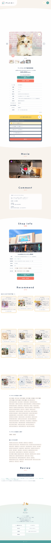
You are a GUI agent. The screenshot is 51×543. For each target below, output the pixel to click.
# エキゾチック (22, 448)
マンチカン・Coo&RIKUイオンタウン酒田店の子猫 (10, 479)
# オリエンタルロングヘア (22, 457)
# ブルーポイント (22, 420)
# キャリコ (11, 407)
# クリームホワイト (34, 411)
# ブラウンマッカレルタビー (13, 413)
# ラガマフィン (17, 446)
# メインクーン (23, 446)
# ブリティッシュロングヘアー (13, 448)
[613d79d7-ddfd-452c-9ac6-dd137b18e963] (49, 384)
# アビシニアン (22, 459)
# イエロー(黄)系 (24, 400)
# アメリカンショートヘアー (24, 444)
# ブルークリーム (32, 409)
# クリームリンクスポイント (13, 426)
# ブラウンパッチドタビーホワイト (19, 407)
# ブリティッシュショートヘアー (14, 444)
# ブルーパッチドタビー (19, 411)
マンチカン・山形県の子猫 (29, 478)
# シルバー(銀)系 (38, 398)
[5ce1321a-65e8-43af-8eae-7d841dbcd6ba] (39, 34)
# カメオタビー (35, 420)
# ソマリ (10, 450)
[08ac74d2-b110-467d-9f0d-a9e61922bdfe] (15, 385)
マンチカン (25, 297)
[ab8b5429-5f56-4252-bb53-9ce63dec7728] (32, 355)
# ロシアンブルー (27, 448)
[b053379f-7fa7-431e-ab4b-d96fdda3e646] (32, 339)
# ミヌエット (31, 442)
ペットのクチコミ (32, 525)
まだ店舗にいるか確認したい (18, 126)
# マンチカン (21, 442)
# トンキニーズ (25, 450)
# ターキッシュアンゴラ (28, 459)
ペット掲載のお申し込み (18, 525)
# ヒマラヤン (20, 450)
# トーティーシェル (27, 411)
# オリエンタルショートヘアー (13, 459)
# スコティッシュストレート (35, 448)
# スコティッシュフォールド (13, 442)
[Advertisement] (25, 22)
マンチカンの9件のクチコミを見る (25, 475)
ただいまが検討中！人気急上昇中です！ (25, 308)
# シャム (32, 455)
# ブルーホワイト (26, 405)
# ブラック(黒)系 (11, 400)
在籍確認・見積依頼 (25, 80)
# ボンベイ (21, 461)
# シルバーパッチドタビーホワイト (14, 409)
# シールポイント (28, 420)
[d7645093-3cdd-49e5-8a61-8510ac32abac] (49, 355)
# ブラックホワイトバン (22, 426)
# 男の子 (10, 434)
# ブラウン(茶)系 (22, 398)
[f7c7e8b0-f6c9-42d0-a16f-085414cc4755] (15, 354)
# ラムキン (32, 457)
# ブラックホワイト (37, 407)
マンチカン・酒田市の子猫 (39, 478)
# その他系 (33, 398)
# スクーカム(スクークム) (13, 457)
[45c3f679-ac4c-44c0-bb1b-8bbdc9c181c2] (32, 306)
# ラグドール (26, 442)
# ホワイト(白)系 (18, 400)
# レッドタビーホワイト (31, 400)
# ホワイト (27, 409)
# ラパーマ (28, 457)
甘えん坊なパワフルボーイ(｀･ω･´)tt (8, 309)
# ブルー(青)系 (28, 398)
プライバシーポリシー (32, 528)
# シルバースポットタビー (33, 413)
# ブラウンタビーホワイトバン (30, 422)
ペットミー (3, 478)
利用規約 (18, 531)
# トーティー (23, 409)
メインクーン (8, 297)
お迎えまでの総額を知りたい (18, 123)
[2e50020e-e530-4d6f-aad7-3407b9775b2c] (32, 385)
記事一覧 (18, 528)
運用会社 (18, 534)
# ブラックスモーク (12, 411)
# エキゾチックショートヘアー (33, 450)
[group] (25, 44)
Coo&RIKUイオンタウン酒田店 (25, 254)
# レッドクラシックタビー (13, 424)
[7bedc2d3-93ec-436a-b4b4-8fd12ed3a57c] (15, 307)
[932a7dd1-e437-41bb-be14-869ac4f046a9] (48, 307)
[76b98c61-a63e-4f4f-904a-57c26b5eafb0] (15, 339)
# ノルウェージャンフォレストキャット (35, 444)
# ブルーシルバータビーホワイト (14, 420)
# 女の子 (14, 434)
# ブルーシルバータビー (21, 424)
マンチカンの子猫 (12, 478)
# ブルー (31, 405)
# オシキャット (11, 461)
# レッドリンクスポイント (30, 424)
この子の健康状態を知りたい (18, 132)
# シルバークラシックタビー (13, 422)
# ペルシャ (34, 446)
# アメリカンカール (29, 446)
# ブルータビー (20, 405)
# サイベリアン (11, 446)
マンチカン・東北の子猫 (20, 478)
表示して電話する (18, 258)
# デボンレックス (12, 455)
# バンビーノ (17, 461)
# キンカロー (15, 450)
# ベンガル (38, 446)
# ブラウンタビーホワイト (13, 405)
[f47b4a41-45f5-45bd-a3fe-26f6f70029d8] (49, 339)
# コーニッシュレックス (36, 459)
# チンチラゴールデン (22, 422)
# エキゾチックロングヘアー (20, 455)
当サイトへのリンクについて (32, 531)
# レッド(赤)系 (11, 398)
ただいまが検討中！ (8, 311)
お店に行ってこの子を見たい (18, 129)
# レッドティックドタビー (31, 426)
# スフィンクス (27, 455)
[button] (7, 44)
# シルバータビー (36, 405)
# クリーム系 (17, 398)
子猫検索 (7, 478)
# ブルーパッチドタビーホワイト (23, 413)
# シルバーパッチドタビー (29, 407)
